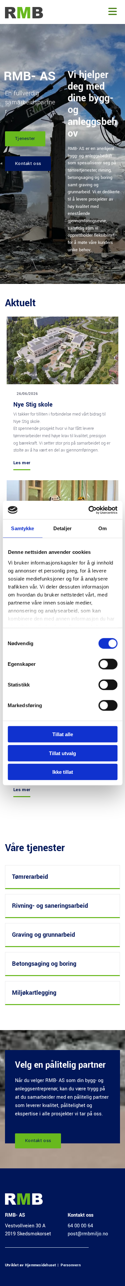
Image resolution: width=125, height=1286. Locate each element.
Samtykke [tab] (22, 528)
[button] (88, 12)
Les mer (21, 463)
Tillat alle (62, 734)
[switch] (107, 664)
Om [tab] (102, 528)
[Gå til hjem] (26, 12)
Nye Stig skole (33, 404)
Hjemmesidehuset (40, 1265)
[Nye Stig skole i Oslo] (62, 350)
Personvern (70, 1265)
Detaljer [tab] (62, 528)
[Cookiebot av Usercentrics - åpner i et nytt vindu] (89, 510)
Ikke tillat (62, 772)
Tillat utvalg (62, 753)
